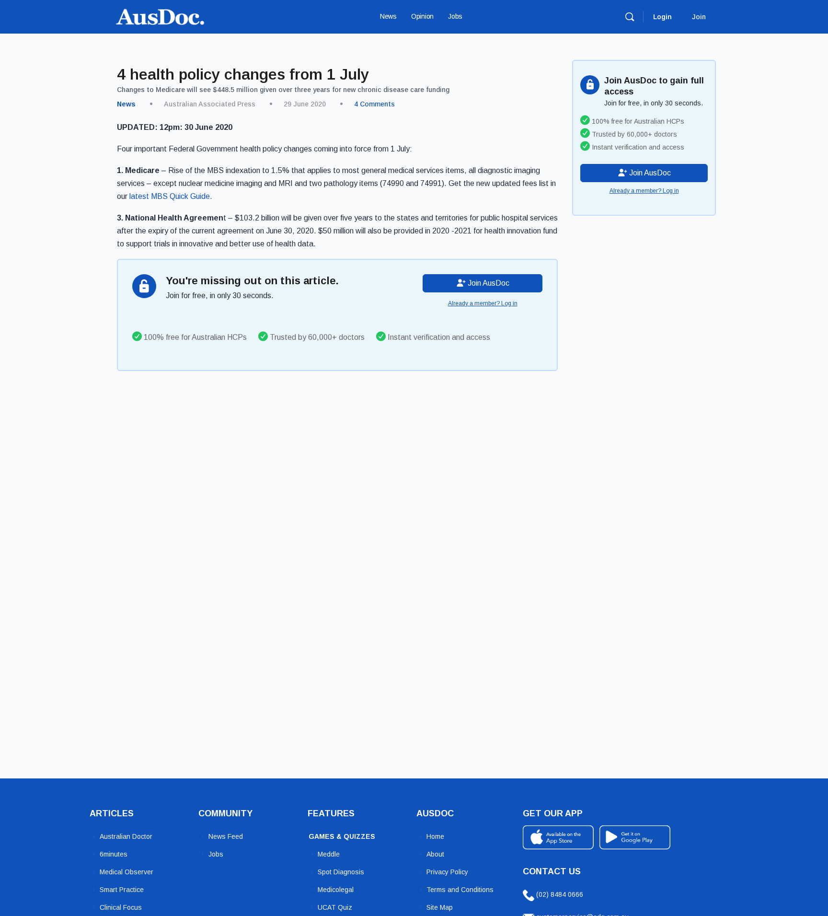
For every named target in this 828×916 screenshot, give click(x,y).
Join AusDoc (487, 283)
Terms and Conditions (460, 889)
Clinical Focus (121, 907)
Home (435, 836)
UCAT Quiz (335, 907)
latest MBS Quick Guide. (169, 196)
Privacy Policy (447, 872)
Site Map (439, 907)
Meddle (329, 854)
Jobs (215, 854)
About (435, 854)
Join (699, 17)
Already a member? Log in (483, 303)
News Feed (225, 836)
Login (662, 17)
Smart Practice (122, 889)
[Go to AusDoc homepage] (160, 15)
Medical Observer (126, 872)
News (126, 104)
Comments (374, 104)
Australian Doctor (126, 836)
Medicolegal (336, 889)
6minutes (113, 854)
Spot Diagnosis (341, 872)
